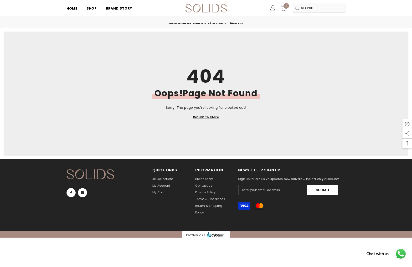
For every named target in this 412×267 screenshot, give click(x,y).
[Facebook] (71, 192)
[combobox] (319, 8)
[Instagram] (82, 192)
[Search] (319, 8)
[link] (273, 8)
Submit (323, 190)
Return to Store (206, 117)
